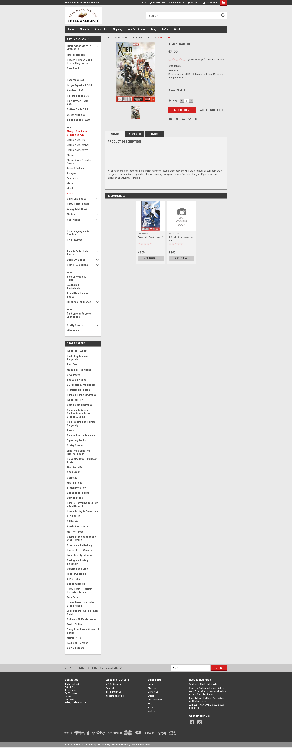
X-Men (70, 193)
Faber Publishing (76, 573)
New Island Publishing (79, 545)
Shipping (117, 29)
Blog (153, 29)
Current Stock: (176, 90)
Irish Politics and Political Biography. (81, 423)
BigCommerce (113, 744)
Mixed (70, 188)
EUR (141, 2)
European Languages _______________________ (80, 305)
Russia (71, 430)
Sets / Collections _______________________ (80, 268)
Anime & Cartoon (75, 168)
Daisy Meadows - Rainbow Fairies (82, 460)
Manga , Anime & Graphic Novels (79, 162)
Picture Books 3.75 (78, 95)
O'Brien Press (75, 497)
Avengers (71, 173)
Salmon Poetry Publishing (81, 435)
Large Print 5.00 (76, 114)
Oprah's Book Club (77, 568)
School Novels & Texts (76, 278)
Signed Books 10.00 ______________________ (80, 123)
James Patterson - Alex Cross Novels (80, 604)
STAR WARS (74, 472)
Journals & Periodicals (73, 286)
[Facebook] (170, 119)
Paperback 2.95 (75, 80)
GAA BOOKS (74, 374)
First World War (76, 467)
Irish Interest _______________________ (80, 243)
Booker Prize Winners (79, 550)
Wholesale (73, 330)
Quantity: (173, 100)
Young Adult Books (78, 209)
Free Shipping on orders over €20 (82, 2)
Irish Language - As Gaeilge (78, 233)
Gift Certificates (136, 29)
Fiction (71, 214)
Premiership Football (79, 389)
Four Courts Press (77, 643)
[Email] (177, 119)
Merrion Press (75, 531)
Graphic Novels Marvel (78, 144)
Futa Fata (72, 597)
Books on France (76, 379)
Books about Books (78, 492)
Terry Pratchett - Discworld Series (83, 631)
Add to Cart (151, 258)
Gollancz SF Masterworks (81, 619)
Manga (70, 155)
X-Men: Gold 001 (165, 37)
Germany (72, 477)
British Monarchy (76, 487)
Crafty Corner (75, 325)
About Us (84, 29)
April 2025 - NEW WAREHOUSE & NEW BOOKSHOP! (206, 706)
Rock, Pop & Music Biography (77, 358)
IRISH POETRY (75, 400)
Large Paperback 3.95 (79, 85)
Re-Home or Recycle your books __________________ (79, 317)
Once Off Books (76, 259)
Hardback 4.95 (75, 90)
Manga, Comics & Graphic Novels (77, 133)
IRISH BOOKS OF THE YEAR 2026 (79, 48)
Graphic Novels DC (76, 139)
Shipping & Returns (115, 696)
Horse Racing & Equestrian (82, 511)
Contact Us (101, 29)
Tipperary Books (76, 440)
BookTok (72, 364)
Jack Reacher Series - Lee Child (82, 612)
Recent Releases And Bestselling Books (79, 61)
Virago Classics (76, 584)
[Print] (183, 119)
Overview (114, 134)
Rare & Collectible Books (77, 253)
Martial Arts (74, 638)
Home (70, 29)
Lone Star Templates (140, 744)
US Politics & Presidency (81, 384)
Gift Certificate (176, 2)
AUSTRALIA (73, 516)
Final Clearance (76, 54)
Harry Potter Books (78, 204)
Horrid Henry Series (78, 526)
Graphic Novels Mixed (77, 150)
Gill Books (73, 521)
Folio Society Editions (79, 555)
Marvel (70, 183)
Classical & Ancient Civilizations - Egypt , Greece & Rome (79, 413)
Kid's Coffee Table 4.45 (77, 102)
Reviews (155, 134)
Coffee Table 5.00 (77, 109)
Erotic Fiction (74, 624)
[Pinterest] (196, 119)
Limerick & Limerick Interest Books (78, 452)
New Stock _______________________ (80, 71)
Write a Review (216, 59)
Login (108, 692)
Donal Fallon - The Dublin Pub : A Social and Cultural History (207, 699)
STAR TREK (73, 578)
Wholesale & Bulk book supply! (203, 684)
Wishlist (195, 2)
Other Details (134, 134)
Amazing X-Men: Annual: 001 (151, 237)
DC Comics (72, 178)
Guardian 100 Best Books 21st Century (81, 538)
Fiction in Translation (79, 369)
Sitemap (92, 744)
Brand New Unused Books (77, 295)
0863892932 (159, 2)
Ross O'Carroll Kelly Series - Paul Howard (82, 504)
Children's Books (76, 198)
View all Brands (75, 648)
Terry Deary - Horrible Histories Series (79, 590)
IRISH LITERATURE (77, 351)
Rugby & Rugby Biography (81, 395)
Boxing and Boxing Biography (77, 562)
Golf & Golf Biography (79, 405)
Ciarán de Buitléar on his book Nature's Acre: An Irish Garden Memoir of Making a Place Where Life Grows (207, 691)
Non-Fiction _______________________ (80, 223)
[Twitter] (189, 119)
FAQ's (165, 29)
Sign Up (117, 692)
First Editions (74, 482)
